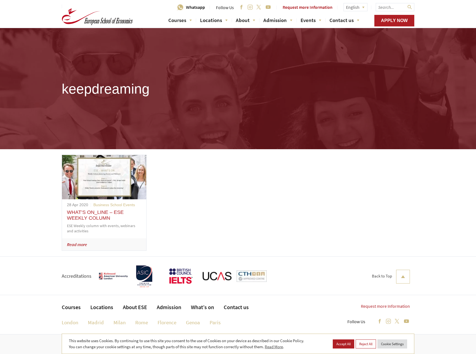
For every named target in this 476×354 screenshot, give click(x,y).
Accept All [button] (343, 344)
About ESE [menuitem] (135, 307)
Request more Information (307, 7)
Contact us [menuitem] (236, 307)
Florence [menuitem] (167, 322)
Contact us (341, 20)
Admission (275, 20)
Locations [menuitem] (101, 307)
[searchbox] (395, 7)
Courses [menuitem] (71, 307)
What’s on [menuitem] (202, 307)
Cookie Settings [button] (392, 344)
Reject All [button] (365, 344)
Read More (274, 346)
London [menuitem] (70, 322)
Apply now (394, 20)
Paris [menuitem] (215, 322)
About (243, 20)
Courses (177, 20)
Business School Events (114, 205)
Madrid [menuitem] (96, 322)
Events (308, 20)
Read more (77, 244)
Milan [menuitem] (119, 322)
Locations (211, 20)
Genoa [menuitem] (193, 322)
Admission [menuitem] (169, 307)
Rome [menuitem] (141, 322)
